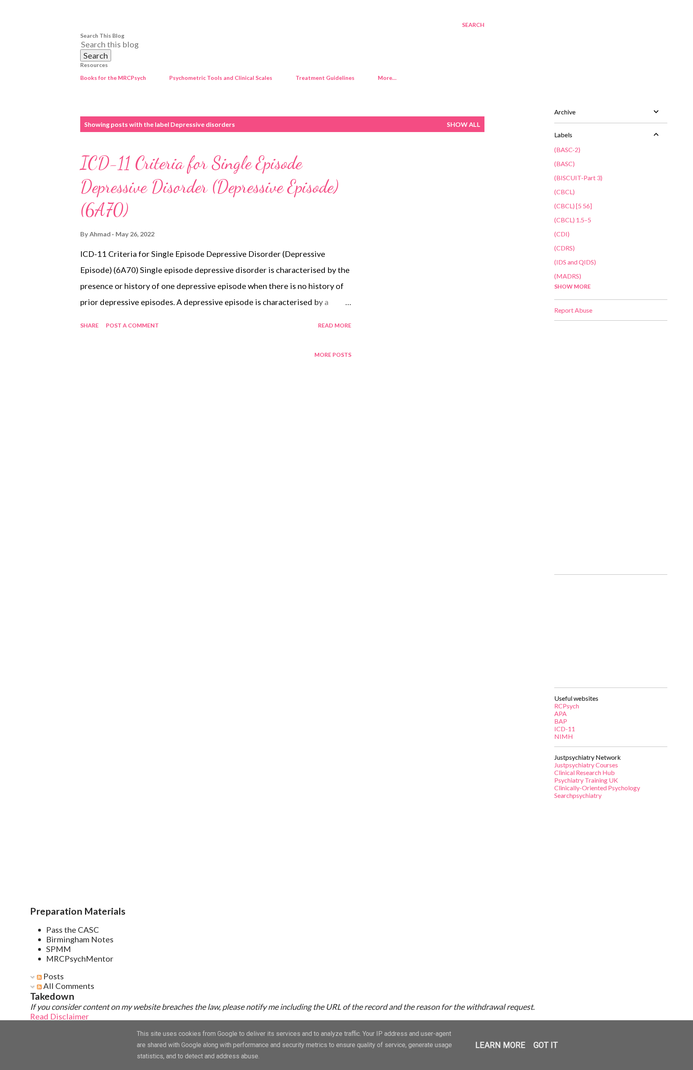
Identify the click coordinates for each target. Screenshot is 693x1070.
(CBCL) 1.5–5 (572, 220)
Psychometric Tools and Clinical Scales (220, 77)
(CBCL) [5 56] (573, 206)
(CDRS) (564, 248)
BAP (560, 721)
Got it (545, 1045)
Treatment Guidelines (325, 77)
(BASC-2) (567, 149)
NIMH (563, 736)
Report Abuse (573, 310)
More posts (332, 354)
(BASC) (564, 163)
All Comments (68, 986)
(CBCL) (564, 191)
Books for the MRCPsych (113, 77)
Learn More (500, 1045)
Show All (463, 124)
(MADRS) (567, 276)
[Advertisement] (607, 447)
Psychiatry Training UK (586, 780)
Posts (53, 976)
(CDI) (561, 234)
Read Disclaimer (59, 1016)
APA (560, 713)
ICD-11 (564, 728)
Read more (334, 325)
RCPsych (566, 706)
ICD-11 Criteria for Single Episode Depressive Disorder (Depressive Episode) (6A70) (209, 186)
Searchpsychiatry (578, 795)
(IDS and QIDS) (575, 262)
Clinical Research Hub (584, 772)
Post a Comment (132, 325)
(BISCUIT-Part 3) (578, 177)
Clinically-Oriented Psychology (597, 787)
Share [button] (89, 325)
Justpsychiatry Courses (586, 765)
